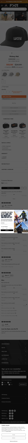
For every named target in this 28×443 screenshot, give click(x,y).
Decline (13, 438)
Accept (13, 434)
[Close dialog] (27, 210)
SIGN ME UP (7, 230)
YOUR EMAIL (2, 222)
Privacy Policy (8, 431)
